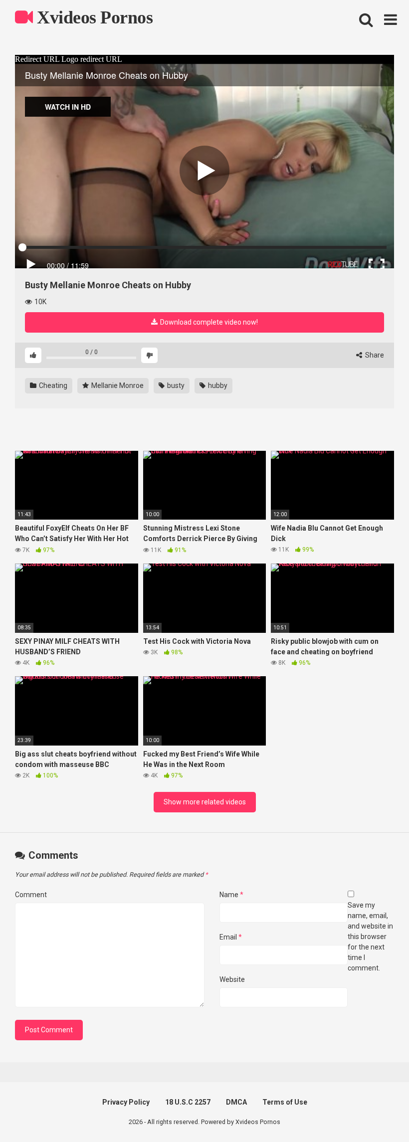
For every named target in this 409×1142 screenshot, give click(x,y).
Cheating (52, 385)
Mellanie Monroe (117, 385)
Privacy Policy (126, 1102)
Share (374, 355)
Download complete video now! (208, 322)
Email (230, 937)
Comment (31, 895)
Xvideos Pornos (93, 17)
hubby (216, 385)
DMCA (236, 1102)
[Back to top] (375, 1112)
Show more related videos (205, 802)
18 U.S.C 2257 (187, 1102)
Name (231, 895)
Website (232, 979)
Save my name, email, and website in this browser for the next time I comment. (370, 936)
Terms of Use (284, 1102)
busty (175, 385)
